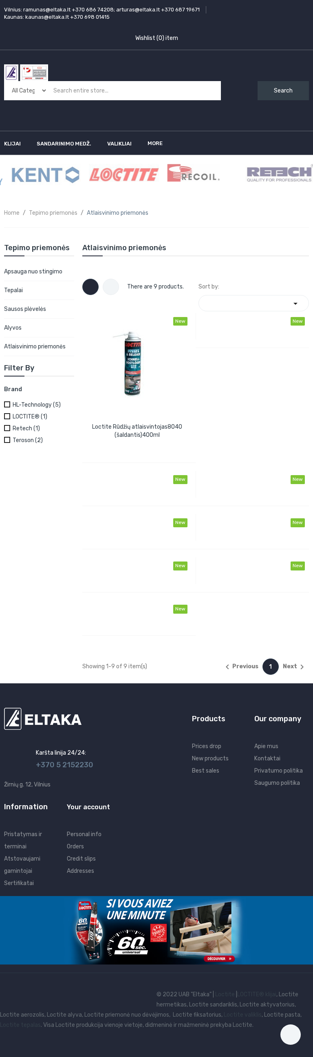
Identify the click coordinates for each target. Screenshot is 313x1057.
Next (295, 667)
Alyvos (13, 327)
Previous (240, 667)
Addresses (80, 871)
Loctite (225, 994)
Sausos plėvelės (25, 309)
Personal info (84, 834)
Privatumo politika (278, 770)
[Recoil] (188, 172)
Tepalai (13, 290)
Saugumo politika (277, 783)
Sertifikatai (19, 883)
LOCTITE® (30, 416)
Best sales (205, 770)
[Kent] (41, 174)
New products (210, 758)
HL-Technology (37, 404)
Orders (75, 846)
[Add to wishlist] (145, 444)
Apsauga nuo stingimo (33, 271)
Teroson (28, 440)
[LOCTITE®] (119, 174)
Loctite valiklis (243, 1014)
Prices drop (206, 746)
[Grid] (90, 287)
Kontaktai (267, 758)
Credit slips (81, 858)
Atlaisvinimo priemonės (35, 346)
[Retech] (275, 173)
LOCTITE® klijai (256, 994)
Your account (88, 807)
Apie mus (266, 746)
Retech (26, 428)
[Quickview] (137, 362)
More (155, 143)
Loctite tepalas (20, 1025)
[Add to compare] (127, 444)
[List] (111, 287)
